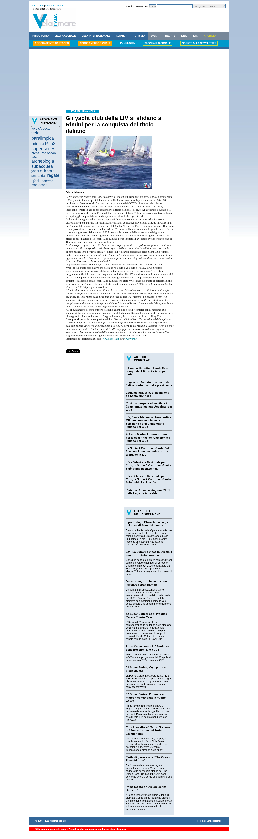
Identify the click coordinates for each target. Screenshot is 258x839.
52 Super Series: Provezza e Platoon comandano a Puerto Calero (146, 697)
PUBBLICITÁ (127, 43)
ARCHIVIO (210, 35)
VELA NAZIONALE (65, 35)
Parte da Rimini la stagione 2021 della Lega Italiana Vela (148, 491)
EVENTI (155, 35)
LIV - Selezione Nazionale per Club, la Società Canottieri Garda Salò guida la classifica (148, 465)
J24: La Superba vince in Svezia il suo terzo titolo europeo (149, 553)
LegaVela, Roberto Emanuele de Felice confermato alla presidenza (149, 383)
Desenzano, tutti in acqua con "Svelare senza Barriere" (146, 583)
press (35, 153)
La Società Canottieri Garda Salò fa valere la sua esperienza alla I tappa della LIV (148, 451)
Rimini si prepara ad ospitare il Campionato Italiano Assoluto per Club (149, 406)
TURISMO (139, 35)
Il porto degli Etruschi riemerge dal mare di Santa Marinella (147, 524)
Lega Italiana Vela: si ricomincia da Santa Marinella (147, 394)
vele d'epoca (40, 128)
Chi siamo (38, 5)
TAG (195, 35)
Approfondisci (118, 829)
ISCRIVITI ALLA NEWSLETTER (199, 43)
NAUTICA (121, 35)
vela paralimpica (42, 135)
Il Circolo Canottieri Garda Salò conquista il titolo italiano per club (147, 371)
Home (202, 821)
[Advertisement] (129, 80)
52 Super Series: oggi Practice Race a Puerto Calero (146, 615)
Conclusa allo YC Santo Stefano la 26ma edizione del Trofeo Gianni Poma (148, 730)
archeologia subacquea (42, 164)
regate (53, 175)
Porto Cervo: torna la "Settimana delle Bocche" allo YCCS (148, 648)
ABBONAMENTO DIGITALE (95, 43)
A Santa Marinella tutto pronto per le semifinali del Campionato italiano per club (148, 437)
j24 (36, 180)
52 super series (43, 146)
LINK (184, 35)
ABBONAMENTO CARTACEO (52, 43)
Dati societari (214, 821)
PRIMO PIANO (40, 35)
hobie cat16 (39, 144)
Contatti (49, 5)
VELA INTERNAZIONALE (96, 35)
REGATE (170, 35)
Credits (59, 5)
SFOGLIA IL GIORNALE (157, 43)
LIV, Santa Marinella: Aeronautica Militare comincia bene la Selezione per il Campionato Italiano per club (148, 422)
